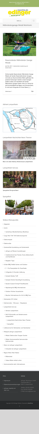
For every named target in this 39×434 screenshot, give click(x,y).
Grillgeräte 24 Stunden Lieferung (15, 272)
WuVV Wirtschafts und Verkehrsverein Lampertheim (16, 315)
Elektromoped (8, 239)
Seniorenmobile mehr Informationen (14, 364)
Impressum (7, 380)
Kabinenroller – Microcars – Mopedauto (15, 303)
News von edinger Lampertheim (13, 345)
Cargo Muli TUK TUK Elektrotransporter (15, 236)
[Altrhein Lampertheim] (19, 120)
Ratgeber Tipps (10, 260)
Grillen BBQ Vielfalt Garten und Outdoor (15, 264)
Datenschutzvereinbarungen (10, 384)
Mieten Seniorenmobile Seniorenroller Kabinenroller (17, 340)
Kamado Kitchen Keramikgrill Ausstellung (18, 280)
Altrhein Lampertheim (12, 310)
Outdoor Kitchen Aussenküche (14, 291)
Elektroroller (7, 243)
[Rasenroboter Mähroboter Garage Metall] (19, 44)
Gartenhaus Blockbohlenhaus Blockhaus (17, 232)
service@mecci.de (19, 3)
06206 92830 (25, 2)
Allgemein (7, 224)
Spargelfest (10, 324)
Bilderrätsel (9, 356)
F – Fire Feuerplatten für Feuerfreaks (16, 268)
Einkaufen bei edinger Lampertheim (16, 349)
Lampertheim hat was (10, 307)
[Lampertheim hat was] (19, 172)
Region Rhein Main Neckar (11, 353)
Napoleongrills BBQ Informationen (16, 287)
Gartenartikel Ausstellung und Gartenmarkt (16, 247)
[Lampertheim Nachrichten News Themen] (19, 142)
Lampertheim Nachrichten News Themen (18, 320)
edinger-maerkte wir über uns (10, 389)
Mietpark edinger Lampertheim (13, 332)
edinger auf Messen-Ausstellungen (16, 251)
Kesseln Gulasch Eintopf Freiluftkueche (17, 284)
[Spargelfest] (19, 207)
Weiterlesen (8, 91)
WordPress (30, 403)
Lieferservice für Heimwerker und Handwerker (17, 328)
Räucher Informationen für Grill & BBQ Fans (18, 295)
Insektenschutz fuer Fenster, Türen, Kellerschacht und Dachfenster (20, 256)
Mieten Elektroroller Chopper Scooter (16, 335)
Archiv (6, 228)
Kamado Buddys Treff (12, 276)
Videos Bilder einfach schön (14, 360)
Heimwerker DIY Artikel (10, 299)
